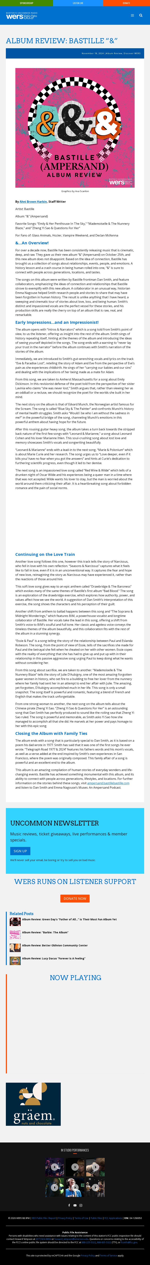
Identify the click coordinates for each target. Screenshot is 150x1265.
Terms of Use (81, 1218)
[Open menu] (132, 15)
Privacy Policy (65, 1218)
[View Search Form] (141, 15)
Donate (126, 3)
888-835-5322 (104, 1242)
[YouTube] (75, 1205)
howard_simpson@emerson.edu (71, 1239)
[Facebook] (69, 1205)
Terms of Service (108, 1255)
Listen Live (78, 3)
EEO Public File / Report (44, 1218)
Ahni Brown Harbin (33, 202)
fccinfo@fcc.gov (129, 1242)
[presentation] (54, 1167)
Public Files (96, 1218)
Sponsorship (26, 3)
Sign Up (20, 851)
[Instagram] (81, 1205)
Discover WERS (132, 53)
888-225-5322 (89, 1242)
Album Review (114, 53)
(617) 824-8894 (43, 1239)
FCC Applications (113, 1218)
